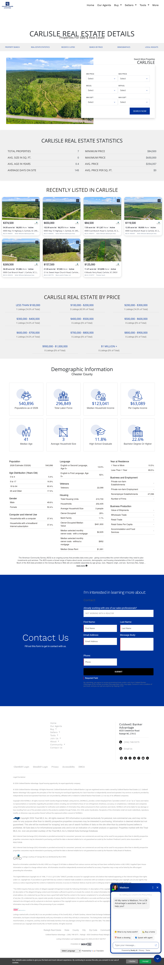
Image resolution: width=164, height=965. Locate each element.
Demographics (123, 47)
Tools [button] (143, 5)
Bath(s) (122, 85)
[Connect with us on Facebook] (125, 758)
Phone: (87, 655)
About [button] (53, 741)
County (76, 930)
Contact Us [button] (56, 747)
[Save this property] (37, 200)
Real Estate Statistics (40, 47)
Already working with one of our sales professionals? (110, 608)
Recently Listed (68, 47)
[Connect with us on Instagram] (130, 758)
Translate (100, 951)
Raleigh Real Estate (52, 930)
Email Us (128, 748)
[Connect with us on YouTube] (143, 758)
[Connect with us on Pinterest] (138, 758)
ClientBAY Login (21, 767)
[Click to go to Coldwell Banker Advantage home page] (7, 5)
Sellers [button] (129, 5)
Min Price (90, 74)
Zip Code (93, 930)
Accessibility (68, 767)
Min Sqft (89, 97)
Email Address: (91, 635)
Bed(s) (88, 85)
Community (105, 930)
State (66, 930)
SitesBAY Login (40, 767)
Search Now (139, 111)
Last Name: (126, 622)
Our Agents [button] (104, 5)
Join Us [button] (54, 738)
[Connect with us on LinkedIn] (134, 758)
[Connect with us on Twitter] (121, 758)
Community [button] (56, 744)
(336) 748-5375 (131, 742)
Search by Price (96, 47)
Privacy (55, 767)
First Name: (89, 622)
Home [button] (90, 5)
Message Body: (128, 635)
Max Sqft (122, 97)
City (84, 930)
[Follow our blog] (147, 758)
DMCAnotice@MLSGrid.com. (121, 883)
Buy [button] (117, 5)
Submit (118, 672)
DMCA (82, 767)
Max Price (123, 74)
